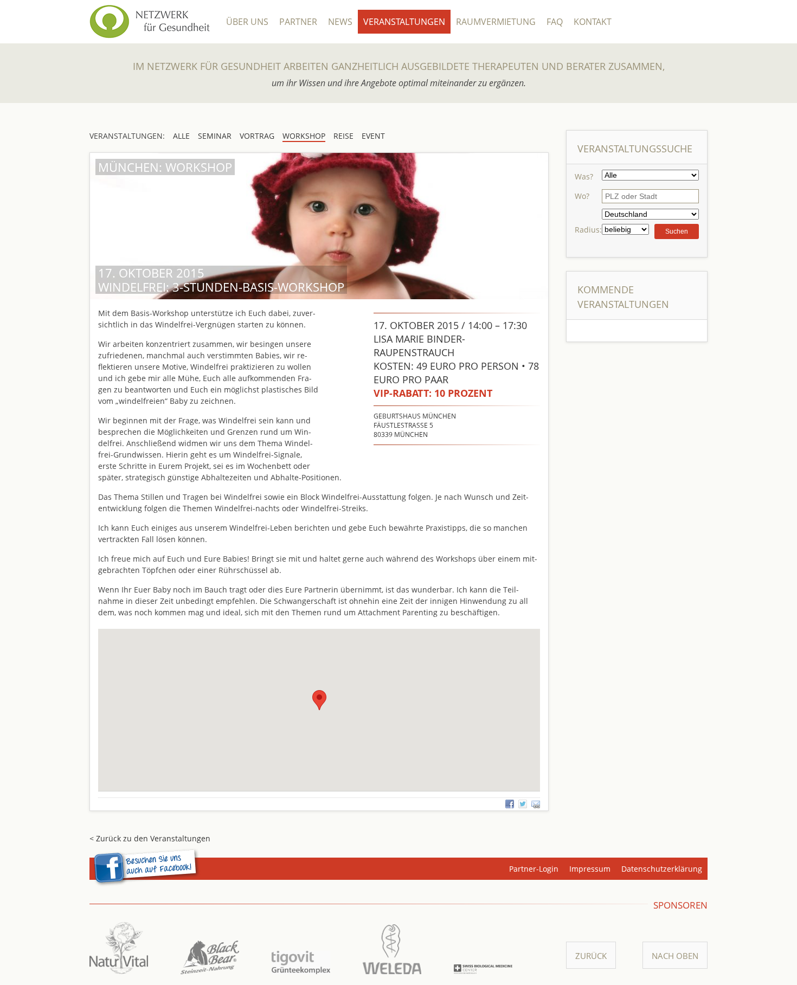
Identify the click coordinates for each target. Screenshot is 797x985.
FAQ (555, 22)
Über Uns (247, 22)
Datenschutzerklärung (661, 869)
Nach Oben (675, 955)
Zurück (591, 955)
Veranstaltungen (404, 22)
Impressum (589, 869)
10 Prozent (433, 393)
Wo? (582, 196)
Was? (584, 176)
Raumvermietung (496, 22)
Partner (298, 22)
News (340, 22)
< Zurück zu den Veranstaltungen (149, 838)
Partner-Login (533, 869)
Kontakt (593, 22)
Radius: (588, 229)
